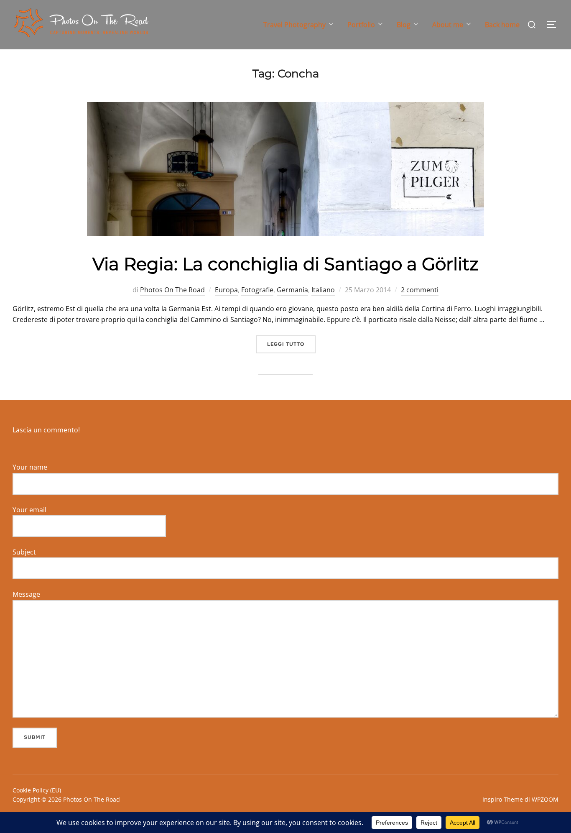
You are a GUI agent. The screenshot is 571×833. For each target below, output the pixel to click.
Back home (502, 24)
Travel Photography (294, 24)
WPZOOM (545, 799)
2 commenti (419, 289)
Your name (30, 467)
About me (447, 24)
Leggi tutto (291, 344)
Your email (29, 509)
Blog (403, 24)
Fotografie (257, 289)
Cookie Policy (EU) (37, 790)
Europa (226, 289)
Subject (24, 552)
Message (26, 594)
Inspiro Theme (502, 799)
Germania (292, 289)
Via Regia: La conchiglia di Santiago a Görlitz (285, 264)
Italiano (323, 289)
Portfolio (361, 24)
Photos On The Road (172, 289)
